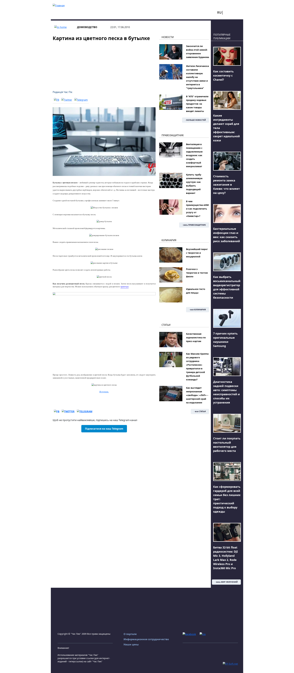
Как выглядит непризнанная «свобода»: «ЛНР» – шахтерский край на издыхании (197, 395)
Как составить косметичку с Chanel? (223, 75)
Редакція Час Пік (62, 92)
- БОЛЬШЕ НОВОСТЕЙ (195, 120)
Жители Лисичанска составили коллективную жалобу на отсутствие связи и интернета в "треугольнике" (197, 77)
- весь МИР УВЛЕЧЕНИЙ (226, 582)
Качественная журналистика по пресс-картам (196, 337)
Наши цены (131, 644)
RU (219, 12)
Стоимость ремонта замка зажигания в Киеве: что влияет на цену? (226, 184)
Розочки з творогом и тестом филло (197, 273)
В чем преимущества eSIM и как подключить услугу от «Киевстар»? (197, 208)
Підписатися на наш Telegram (104, 428)
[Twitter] (66, 100)
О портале (130, 634)
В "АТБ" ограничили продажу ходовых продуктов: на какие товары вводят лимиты (197, 104)
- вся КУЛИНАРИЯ (197, 309)
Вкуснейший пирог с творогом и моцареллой (197, 253)
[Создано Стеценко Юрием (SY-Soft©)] (230, 663)
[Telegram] (81, 100)
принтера (125, 286)
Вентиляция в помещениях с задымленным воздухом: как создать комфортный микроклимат (194, 155)
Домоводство (87, 27)
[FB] (56, 100)
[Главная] (59, 5)
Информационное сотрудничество (146, 639)
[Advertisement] (104, 63)
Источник (104, 392)
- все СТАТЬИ (200, 411)
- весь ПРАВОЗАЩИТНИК (194, 225)
